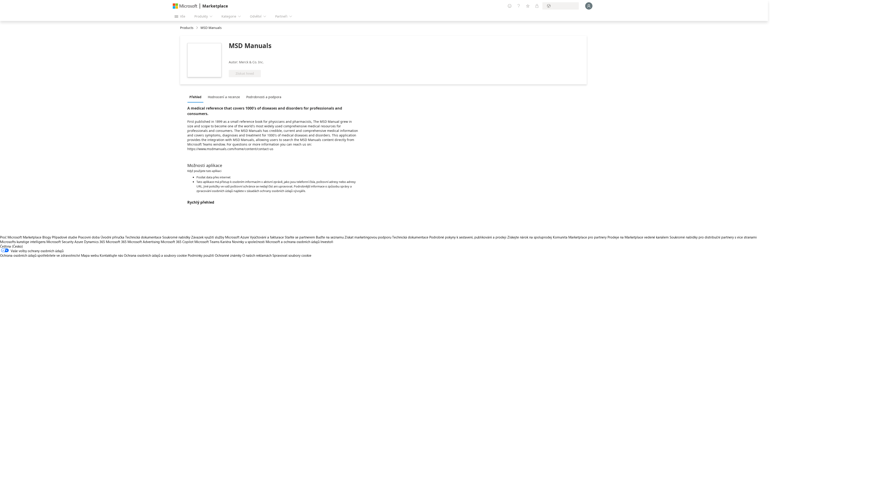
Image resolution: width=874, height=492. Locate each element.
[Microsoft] (185, 6)
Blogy (46, 237)
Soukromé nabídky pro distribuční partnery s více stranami (713, 237)
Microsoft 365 (116, 241)
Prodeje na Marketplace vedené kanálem (638, 237)
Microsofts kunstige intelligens (23, 241)
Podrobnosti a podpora (263, 97)
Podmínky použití (201, 255)
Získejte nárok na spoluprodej (529, 237)
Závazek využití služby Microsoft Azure (220, 237)
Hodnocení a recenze (224, 97)
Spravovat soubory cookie (291, 255)
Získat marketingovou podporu (368, 237)
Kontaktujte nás (111, 255)
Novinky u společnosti (248, 241)
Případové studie (64, 237)
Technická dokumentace (143, 237)
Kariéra (225, 241)
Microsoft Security (60, 241)
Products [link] (186, 28)
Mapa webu (90, 255)
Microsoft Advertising (143, 241)
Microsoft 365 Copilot (177, 241)
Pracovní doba (89, 237)
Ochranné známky (228, 255)
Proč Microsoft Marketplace (20, 237)
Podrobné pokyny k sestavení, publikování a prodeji (467, 237)
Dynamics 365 (94, 241)
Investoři (326, 241)
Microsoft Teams (206, 241)
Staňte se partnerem (300, 237)
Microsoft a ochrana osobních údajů (293, 241)
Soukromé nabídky (176, 237)
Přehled (195, 97)
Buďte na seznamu (330, 237)
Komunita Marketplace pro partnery (580, 237)
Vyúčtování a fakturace (267, 237)
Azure (78, 241)
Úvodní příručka (112, 237)
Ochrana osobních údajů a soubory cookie (155, 255)
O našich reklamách (257, 255)
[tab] (196, 97)
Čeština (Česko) (11, 246)
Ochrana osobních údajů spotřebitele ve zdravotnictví (40, 255)
